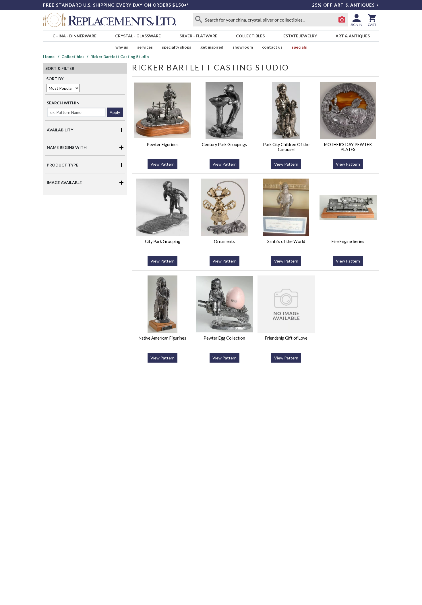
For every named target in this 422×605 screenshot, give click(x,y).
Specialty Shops (176, 47)
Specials (299, 47)
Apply (115, 112)
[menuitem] (74, 35)
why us (121, 47)
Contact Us (272, 47)
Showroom (243, 47)
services (145, 47)
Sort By (54, 78)
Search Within (63, 102)
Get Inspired (211, 47)
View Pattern (162, 164)
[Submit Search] (198, 19)
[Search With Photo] (342, 19)
